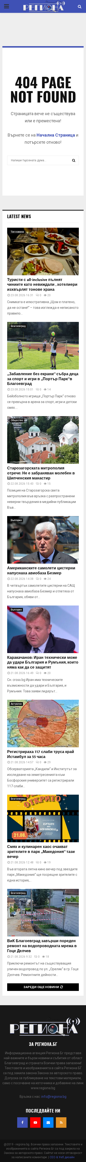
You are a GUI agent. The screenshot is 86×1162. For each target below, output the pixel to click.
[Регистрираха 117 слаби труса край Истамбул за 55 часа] (43, 723)
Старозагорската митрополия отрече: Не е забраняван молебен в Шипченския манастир (41, 473)
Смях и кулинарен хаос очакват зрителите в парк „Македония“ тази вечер (41, 852)
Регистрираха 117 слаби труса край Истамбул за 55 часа (40, 754)
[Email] (48, 1122)
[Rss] (61, 1122)
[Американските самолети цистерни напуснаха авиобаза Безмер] (43, 540)
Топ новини (17, 232)
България (16, 520)
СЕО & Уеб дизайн (62, 1157)
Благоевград (18, 326)
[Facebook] (22, 1122)
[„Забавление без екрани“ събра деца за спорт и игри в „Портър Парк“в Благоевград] (43, 345)
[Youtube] (35, 1122)
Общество (17, 420)
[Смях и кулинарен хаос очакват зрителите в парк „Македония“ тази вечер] (43, 818)
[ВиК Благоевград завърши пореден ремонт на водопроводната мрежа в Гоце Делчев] (43, 912)
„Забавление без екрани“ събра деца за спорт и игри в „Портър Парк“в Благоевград (42, 379)
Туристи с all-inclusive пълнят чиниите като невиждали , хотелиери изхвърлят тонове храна (42, 285)
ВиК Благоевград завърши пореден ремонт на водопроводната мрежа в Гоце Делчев (42, 946)
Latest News (19, 216)
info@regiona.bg (53, 1096)
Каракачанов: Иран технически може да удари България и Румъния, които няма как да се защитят (42, 663)
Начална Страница (56, 135)
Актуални (16, 704)
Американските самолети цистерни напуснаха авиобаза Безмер (41, 570)
